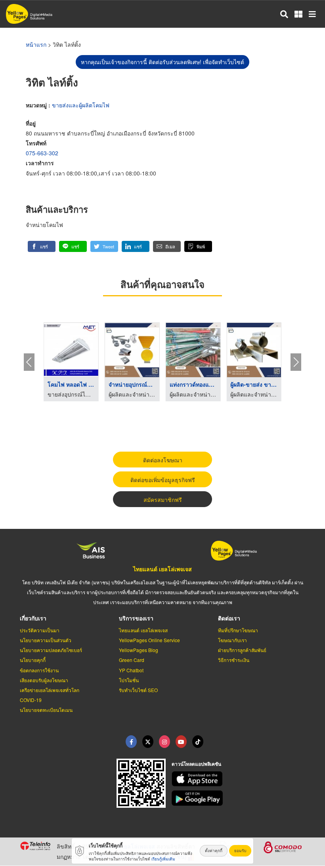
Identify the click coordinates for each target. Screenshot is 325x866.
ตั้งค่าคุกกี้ (213, 850)
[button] (41, 246)
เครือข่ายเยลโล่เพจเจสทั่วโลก (49, 690)
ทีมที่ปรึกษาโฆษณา (238, 630)
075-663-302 (42, 153)
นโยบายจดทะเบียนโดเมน (46, 709)
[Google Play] (239, 798)
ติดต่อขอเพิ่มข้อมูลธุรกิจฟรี (162, 480)
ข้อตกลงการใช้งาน (39, 670)
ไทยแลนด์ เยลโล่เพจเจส (162, 569)
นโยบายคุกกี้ (33, 659)
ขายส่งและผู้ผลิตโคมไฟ (80, 105)
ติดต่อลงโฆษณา (162, 460)
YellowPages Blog (138, 650)
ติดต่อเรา (229, 618)
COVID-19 (31, 699)
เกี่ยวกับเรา (33, 618)
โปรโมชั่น (129, 680)
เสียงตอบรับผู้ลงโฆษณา (44, 680)
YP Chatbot (131, 670)
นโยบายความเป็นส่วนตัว (45, 640)
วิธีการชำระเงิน (233, 659)
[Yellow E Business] (131, 741)
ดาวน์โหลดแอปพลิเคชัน (196, 763)
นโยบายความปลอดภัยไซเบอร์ (51, 650)
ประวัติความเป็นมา (39, 630)
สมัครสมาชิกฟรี (162, 500)
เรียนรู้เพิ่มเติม (163, 859)
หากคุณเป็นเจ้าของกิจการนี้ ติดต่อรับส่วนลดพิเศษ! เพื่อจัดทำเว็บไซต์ (162, 62)
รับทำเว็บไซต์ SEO (138, 690)
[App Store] (239, 779)
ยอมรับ (240, 850)
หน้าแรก (36, 44)
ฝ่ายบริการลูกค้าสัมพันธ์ (242, 650)
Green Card (131, 659)
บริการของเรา (136, 618)
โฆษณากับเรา (232, 640)
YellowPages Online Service (149, 640)
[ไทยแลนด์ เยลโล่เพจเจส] (147, 741)
